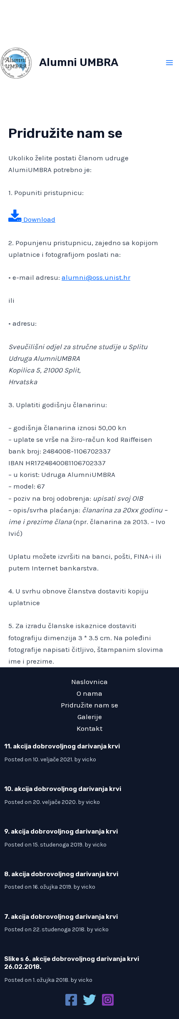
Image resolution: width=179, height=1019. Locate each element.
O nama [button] (89, 693)
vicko (89, 759)
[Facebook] (71, 999)
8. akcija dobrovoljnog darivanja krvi (61, 874)
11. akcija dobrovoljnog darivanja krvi (62, 746)
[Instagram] (107, 999)
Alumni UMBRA (78, 62)
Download (38, 219)
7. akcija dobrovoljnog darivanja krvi (61, 916)
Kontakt (89, 728)
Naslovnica (89, 681)
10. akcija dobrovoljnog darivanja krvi (62, 789)
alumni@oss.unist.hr (96, 277)
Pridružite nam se (89, 705)
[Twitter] (89, 999)
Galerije (89, 716)
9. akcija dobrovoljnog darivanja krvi (61, 831)
